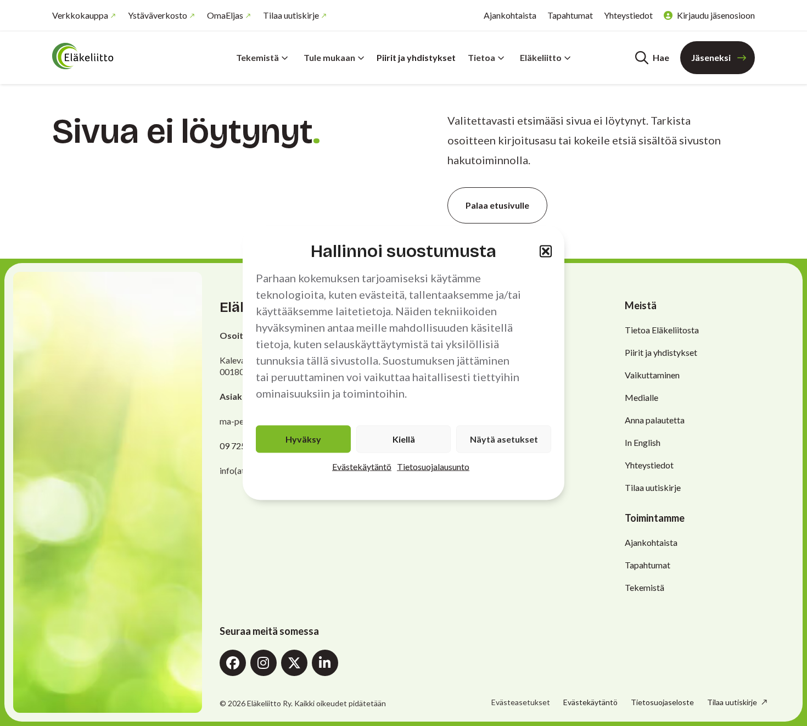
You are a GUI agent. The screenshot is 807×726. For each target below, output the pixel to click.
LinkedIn (325, 663)
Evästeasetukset (520, 702)
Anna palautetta (655, 420)
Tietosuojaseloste (662, 702)
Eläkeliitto (541, 57)
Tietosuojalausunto (433, 466)
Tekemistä (257, 57)
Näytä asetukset (504, 439)
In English (642, 442)
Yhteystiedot (628, 15)
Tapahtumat (570, 15)
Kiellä (404, 439)
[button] (545, 250)
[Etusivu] (118, 56)
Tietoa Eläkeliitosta (662, 330)
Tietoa (481, 57)
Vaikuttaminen (652, 375)
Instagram (263, 663)
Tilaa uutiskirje (291, 15)
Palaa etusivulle (497, 205)
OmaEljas (225, 15)
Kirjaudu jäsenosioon (716, 15)
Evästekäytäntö (361, 466)
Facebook (233, 663)
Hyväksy (303, 439)
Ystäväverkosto (157, 15)
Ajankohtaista (510, 15)
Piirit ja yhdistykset (416, 57)
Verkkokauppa (80, 15)
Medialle (641, 397)
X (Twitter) (294, 663)
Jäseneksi (711, 57)
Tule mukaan (329, 57)
